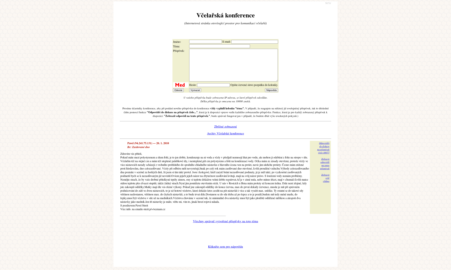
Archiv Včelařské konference (225, 133)
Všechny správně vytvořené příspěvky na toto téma (225, 221)
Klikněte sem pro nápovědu (225, 246)
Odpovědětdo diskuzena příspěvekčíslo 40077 (323, 148)
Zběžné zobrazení (225, 126)
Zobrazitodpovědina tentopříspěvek (324, 163)
